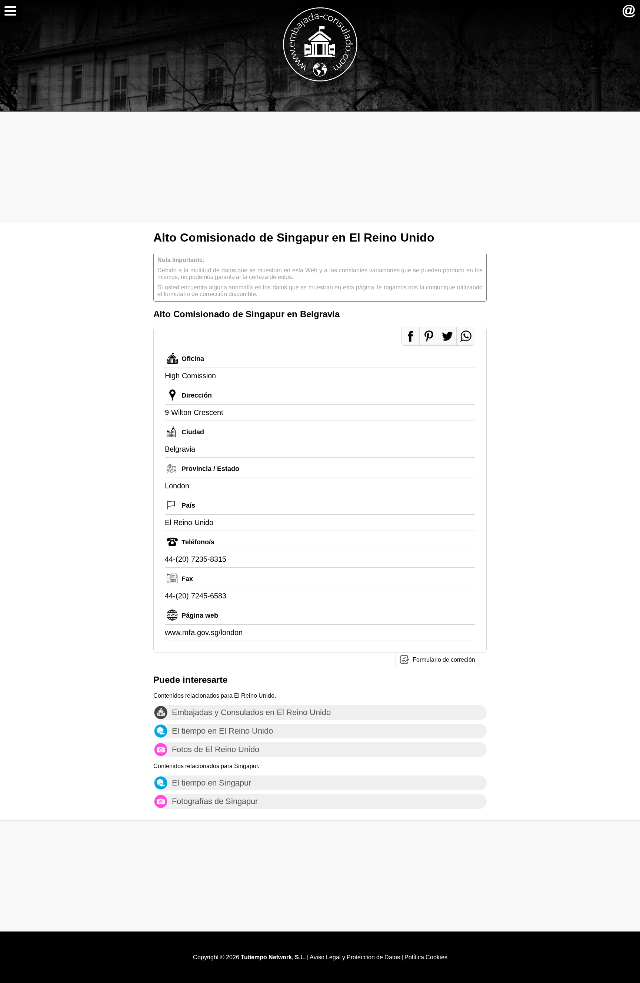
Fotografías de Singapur (215, 801)
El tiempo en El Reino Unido (222, 730)
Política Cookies (425, 957)
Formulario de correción (444, 660)
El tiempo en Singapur (211, 782)
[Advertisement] (320, 167)
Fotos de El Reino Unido (215, 749)
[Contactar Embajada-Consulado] (629, 11)
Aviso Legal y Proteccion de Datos (355, 957)
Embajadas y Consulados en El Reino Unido (251, 712)
